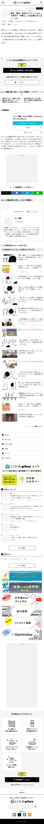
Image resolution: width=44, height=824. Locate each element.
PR (41, 271)
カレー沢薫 (17, 218)
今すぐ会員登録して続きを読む (23, 70)
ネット (15, 24)
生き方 (7, 435)
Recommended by (30, 426)
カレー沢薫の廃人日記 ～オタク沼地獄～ (22, 10)
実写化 (11, 21)
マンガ (7, 453)
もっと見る (22, 548)
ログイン (22, 82)
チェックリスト (15, 559)
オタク (4, 21)
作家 (4, 24)
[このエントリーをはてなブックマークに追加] (24, 815)
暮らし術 (7, 439)
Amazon (27, 127)
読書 (6, 449)
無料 (9, 24)
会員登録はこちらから (22, 779)
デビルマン (19, 21)
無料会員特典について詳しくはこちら (22, 784)
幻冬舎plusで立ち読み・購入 (27, 123)
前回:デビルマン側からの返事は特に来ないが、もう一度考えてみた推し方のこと (11, 100)
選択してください (32, 211)
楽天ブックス (28, 132)
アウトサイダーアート (31, 21)
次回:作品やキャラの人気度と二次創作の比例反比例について (32, 100)
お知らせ (8, 458)
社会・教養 (8, 444)
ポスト (40, 8)
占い (25, 559)
